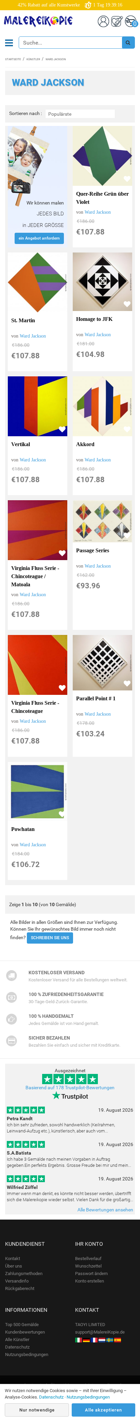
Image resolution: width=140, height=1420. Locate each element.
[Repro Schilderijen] (102, 1339)
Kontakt (12, 1258)
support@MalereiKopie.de (100, 1332)
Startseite (13, 59)
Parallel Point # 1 (96, 698)
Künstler (33, 59)
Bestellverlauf (88, 1258)
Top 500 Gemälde (22, 1324)
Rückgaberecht (19, 1288)
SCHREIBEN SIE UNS (50, 937)
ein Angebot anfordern (39, 238)
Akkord (85, 444)
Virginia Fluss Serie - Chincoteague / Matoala (35, 576)
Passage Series (92, 550)
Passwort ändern (91, 1273)
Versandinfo (17, 1281)
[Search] (128, 42)
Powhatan (23, 829)
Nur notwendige (37, 1410)
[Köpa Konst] (109, 1339)
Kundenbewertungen (25, 1332)
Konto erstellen (89, 1281)
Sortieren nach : (25, 113)
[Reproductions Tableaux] (94, 1339)
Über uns (13, 1266)
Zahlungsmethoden (23, 1273)
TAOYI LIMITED (90, 1324)
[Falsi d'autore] (78, 1339)
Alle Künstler (17, 1339)
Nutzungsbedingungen (26, 1354)
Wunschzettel (88, 1266)
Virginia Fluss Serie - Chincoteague (35, 707)
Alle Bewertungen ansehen (105, 1209)
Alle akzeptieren (103, 1410)
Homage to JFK (94, 319)
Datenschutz (17, 1347)
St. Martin (23, 320)
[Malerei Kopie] (86, 1339)
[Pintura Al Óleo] (117, 1339)
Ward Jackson (98, 212)
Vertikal (20, 444)
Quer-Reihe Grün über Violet (102, 198)
